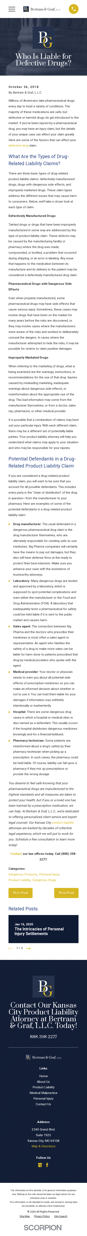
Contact (16, 854)
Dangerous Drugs (44, 880)
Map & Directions (43, 1146)
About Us (43, 1082)
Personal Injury (49, 874)
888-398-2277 (43, 1037)
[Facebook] (47, 1165)
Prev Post (20, 893)
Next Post (66, 893)
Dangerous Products (22, 874)
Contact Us (43, 1104)
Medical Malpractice (43, 1093)
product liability (62, 822)
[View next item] (28, 948)
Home (43, 1076)
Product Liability (19, 880)
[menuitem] (25, 1216)
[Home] (42, 9)
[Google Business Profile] (40, 1165)
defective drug (18, 145)
